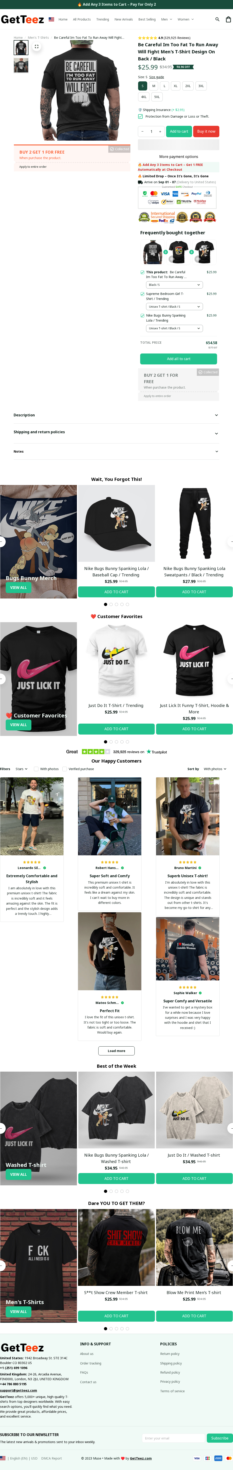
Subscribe (219, 1438)
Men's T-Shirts (38, 37)
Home (18, 37)
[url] (141, 1458)
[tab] (105, 604)
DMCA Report (51, 1458)
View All (18, 587)
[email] (18, 1390)
